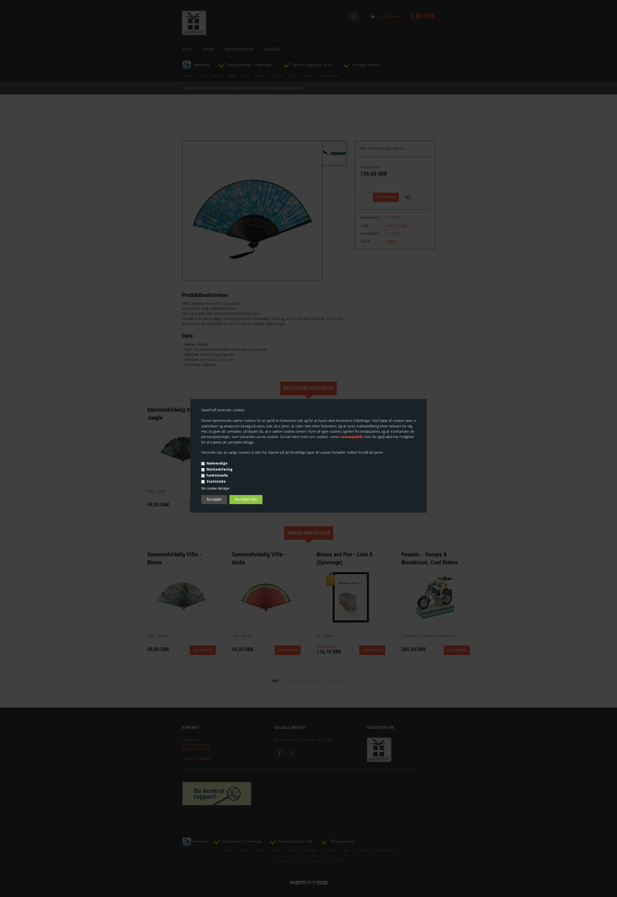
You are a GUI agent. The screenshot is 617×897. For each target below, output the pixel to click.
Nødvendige (217, 463)
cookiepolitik (351, 437)
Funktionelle (217, 475)
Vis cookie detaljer (215, 488)
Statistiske (216, 481)
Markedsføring (220, 469)
